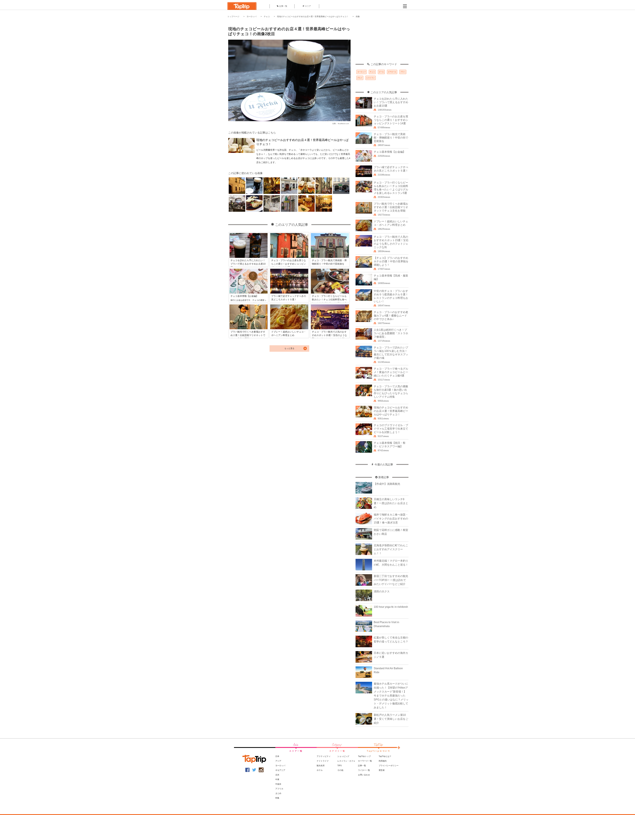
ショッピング (343, 756)
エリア (308, 6)
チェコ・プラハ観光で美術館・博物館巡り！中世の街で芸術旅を (391, 137)
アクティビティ (324, 756)
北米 (277, 775)
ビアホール (392, 72)
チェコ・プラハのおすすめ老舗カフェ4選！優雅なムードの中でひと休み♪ (391, 315)
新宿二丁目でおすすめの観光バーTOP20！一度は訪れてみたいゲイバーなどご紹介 (391, 580)
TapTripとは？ (385, 756)
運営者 (382, 770)
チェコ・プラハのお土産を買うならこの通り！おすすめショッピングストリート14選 (391, 120)
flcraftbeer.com (343, 123)
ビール (381, 72)
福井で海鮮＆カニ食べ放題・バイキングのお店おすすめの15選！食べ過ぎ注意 (391, 518)
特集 (277, 798)
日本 (277, 756)
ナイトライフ (323, 761)
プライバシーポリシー (389, 765)
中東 (277, 779)
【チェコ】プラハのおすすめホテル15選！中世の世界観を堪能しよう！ (391, 261)
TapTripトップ (364, 756)
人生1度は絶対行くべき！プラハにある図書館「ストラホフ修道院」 (391, 333)
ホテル (320, 770)
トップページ (233, 16)
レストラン (370, 78)
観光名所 (321, 765)
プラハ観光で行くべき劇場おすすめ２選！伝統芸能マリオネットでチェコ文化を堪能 (391, 207)
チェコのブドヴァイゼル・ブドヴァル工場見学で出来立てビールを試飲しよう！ (391, 429)
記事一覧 (283, 6)
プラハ (402, 72)
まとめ (278, 793)
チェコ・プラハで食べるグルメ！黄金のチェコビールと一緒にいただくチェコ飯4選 (391, 372)
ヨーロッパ (251, 16)
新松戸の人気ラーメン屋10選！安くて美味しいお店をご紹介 (391, 719)
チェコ (267, 16)
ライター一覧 (364, 770)
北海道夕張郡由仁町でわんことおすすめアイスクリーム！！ (391, 549)
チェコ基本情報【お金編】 (389, 151)
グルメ (359, 78)
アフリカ (279, 789)
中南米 (278, 784)
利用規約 (383, 761)
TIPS (339, 765)
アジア (278, 761)
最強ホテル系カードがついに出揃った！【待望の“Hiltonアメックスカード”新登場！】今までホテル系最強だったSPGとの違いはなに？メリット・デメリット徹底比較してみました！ (391, 695)
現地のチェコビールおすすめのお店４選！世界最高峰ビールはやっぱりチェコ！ (312, 16)
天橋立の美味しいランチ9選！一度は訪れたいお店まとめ (391, 503)
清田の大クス (382, 591)
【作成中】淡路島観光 (387, 483)
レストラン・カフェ (346, 761)
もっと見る (289, 348)
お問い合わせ (364, 775)
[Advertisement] (382, 42)
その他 (340, 770)
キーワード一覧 (365, 761)
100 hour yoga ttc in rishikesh (391, 606)
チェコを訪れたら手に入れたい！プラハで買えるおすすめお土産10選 (391, 102)
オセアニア (280, 770)
